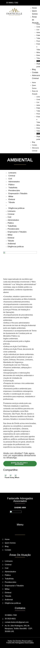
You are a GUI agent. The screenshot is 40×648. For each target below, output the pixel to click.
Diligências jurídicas (16, 208)
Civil (37, 29)
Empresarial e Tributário (17, 193)
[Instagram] (26, 2)
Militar (10, 196)
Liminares (12, 173)
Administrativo (14, 182)
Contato (35, 72)
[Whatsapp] (37, 2)
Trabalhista (12, 188)
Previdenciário (14, 190)
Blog (34, 69)
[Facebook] (31, 2)
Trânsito (11, 202)
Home (34, 8)
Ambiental (12, 205)
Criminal (11, 176)
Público (11, 185)
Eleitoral (11, 199)
